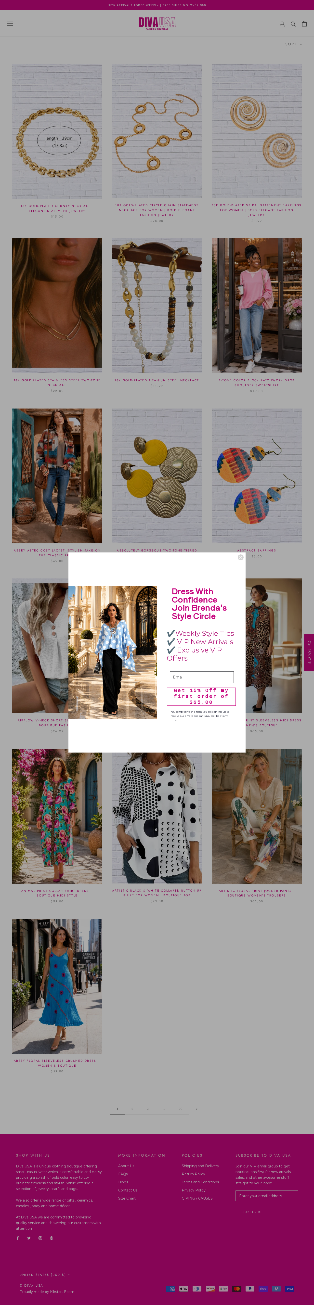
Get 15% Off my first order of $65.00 (201, 696)
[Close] (241, 557)
